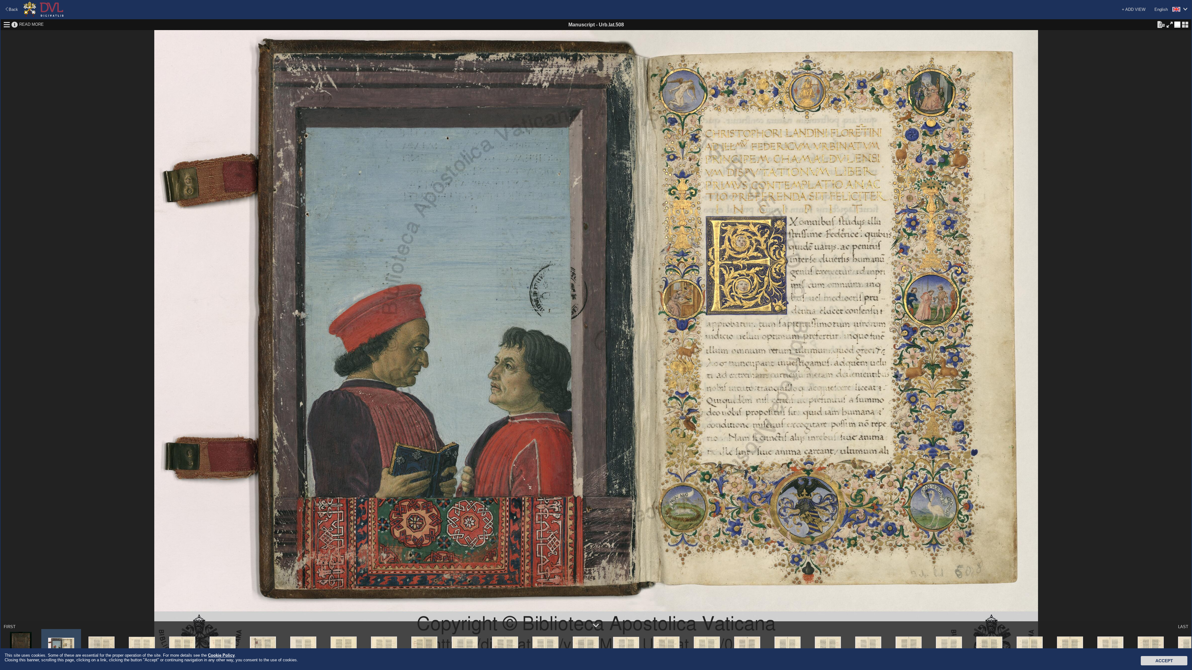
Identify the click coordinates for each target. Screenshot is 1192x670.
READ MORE (31, 24)
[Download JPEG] (1161, 24)
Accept (1164, 660)
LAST (1183, 626)
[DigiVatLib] (43, 15)
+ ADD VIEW (1133, 9)
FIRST (10, 626)
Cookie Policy (221, 655)
